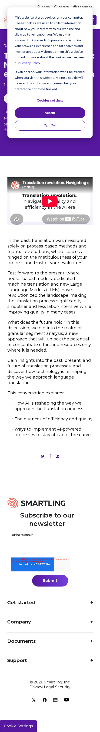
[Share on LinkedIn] (57, 456)
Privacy (36, 687)
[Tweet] (42, 456)
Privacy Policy (30, 63)
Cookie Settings (18, 726)
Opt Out (50, 125)
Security (62, 687)
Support (17, 660)
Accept (50, 113)
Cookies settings (50, 100)
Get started (21, 602)
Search (64, 7)
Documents (21, 641)
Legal (49, 687)
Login (46, 7)
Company (19, 622)
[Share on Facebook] (50, 456)
